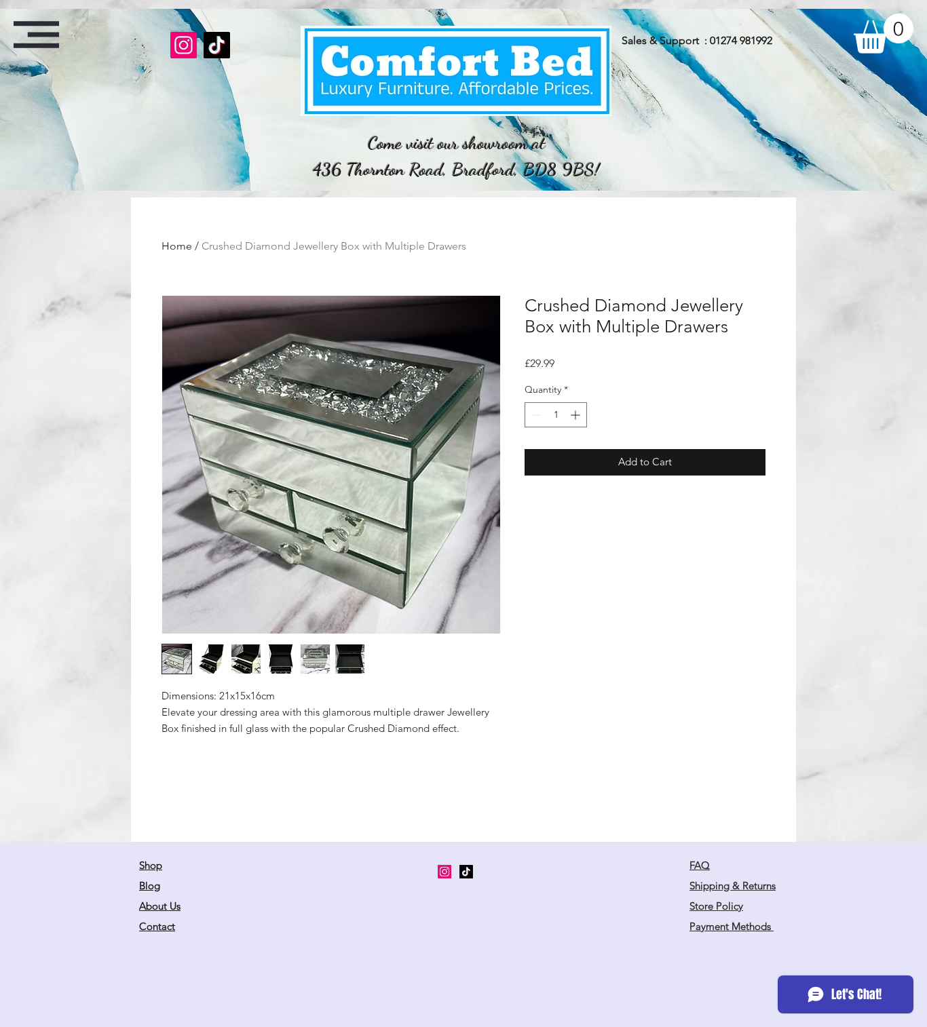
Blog (149, 885)
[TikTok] (217, 45)
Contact (157, 926)
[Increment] (576, 415)
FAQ (699, 865)
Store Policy (716, 905)
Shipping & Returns (732, 885)
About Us (160, 905)
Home (177, 245)
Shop (150, 865)
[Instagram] (183, 45)
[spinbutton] (556, 415)
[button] (36, 35)
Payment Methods (731, 926)
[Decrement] (535, 415)
